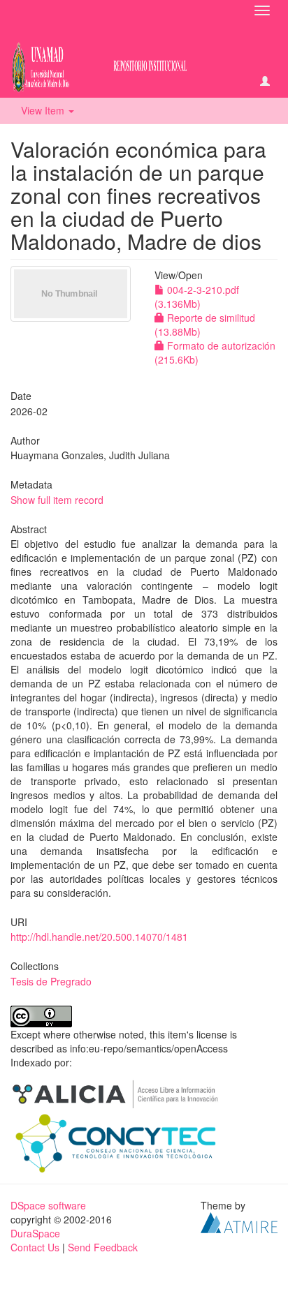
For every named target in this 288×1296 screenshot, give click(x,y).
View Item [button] (44, 110)
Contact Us (34, 1247)
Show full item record (56, 500)
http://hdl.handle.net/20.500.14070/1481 (99, 937)
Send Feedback (103, 1247)
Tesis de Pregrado (51, 981)
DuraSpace (35, 1233)
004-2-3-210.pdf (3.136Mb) (196, 297)
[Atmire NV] (239, 1221)
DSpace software (48, 1205)
